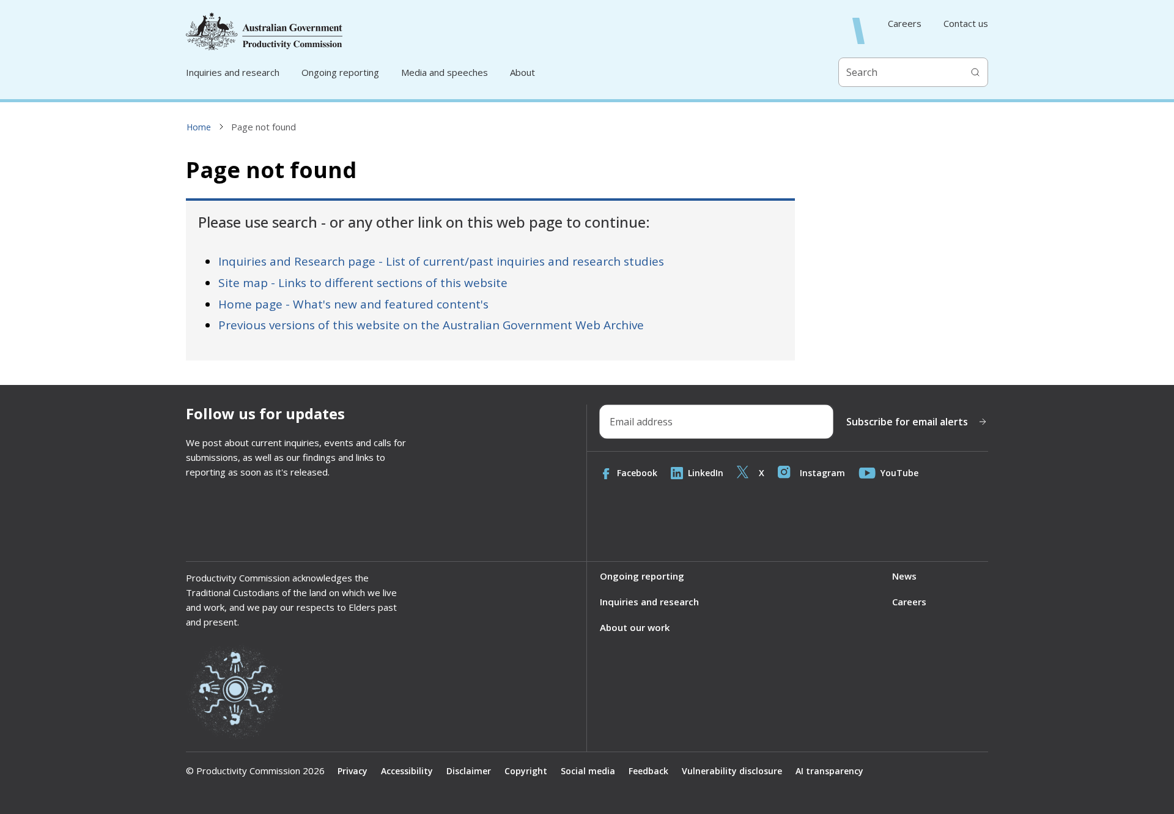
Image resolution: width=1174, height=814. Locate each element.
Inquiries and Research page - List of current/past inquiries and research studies (441, 261)
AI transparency (829, 771)
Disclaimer (468, 771)
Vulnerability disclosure (732, 771)
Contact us (965, 23)
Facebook (637, 473)
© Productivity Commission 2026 (255, 771)
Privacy (352, 771)
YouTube (899, 473)
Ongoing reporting (340, 72)
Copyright (525, 771)
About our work (635, 627)
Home (198, 127)
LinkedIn (705, 473)
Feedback (648, 771)
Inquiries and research (232, 72)
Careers (904, 23)
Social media (588, 771)
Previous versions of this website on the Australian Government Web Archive (431, 325)
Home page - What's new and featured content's (353, 304)
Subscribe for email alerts (907, 421)
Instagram (822, 473)
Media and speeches (444, 72)
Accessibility (407, 771)
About (522, 72)
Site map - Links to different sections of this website (363, 283)
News (904, 576)
